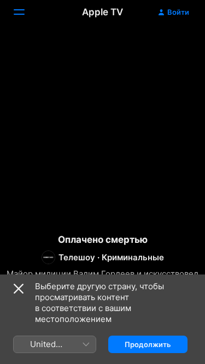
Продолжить (148, 344)
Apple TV (102, 12)
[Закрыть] (19, 289)
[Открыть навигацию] (26, 12)
